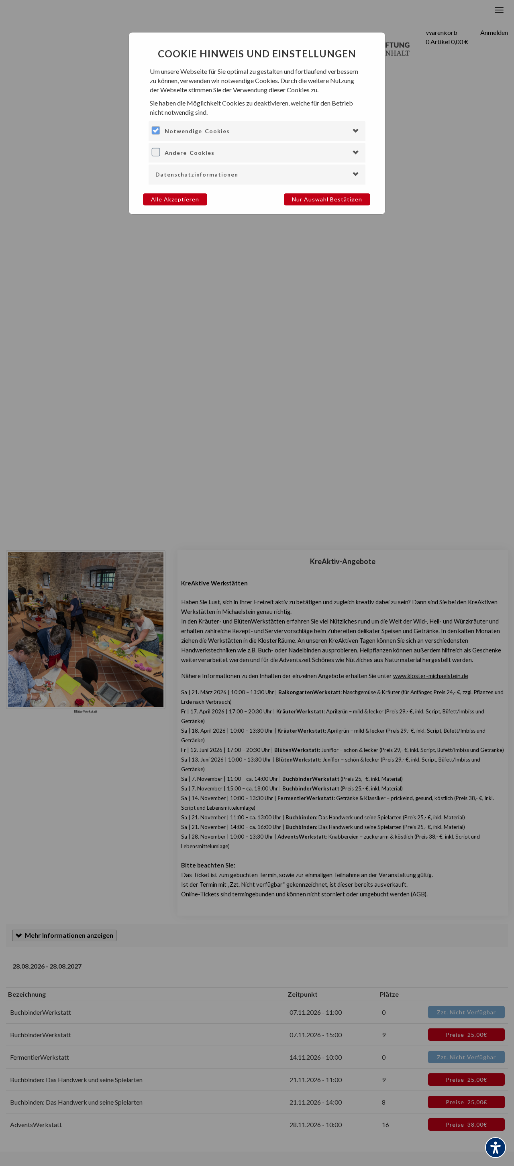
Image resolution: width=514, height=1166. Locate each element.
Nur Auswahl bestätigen (327, 199)
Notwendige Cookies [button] (197, 131)
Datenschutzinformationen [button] (196, 174)
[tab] (257, 131)
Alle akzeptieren (175, 199)
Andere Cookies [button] (189, 152)
